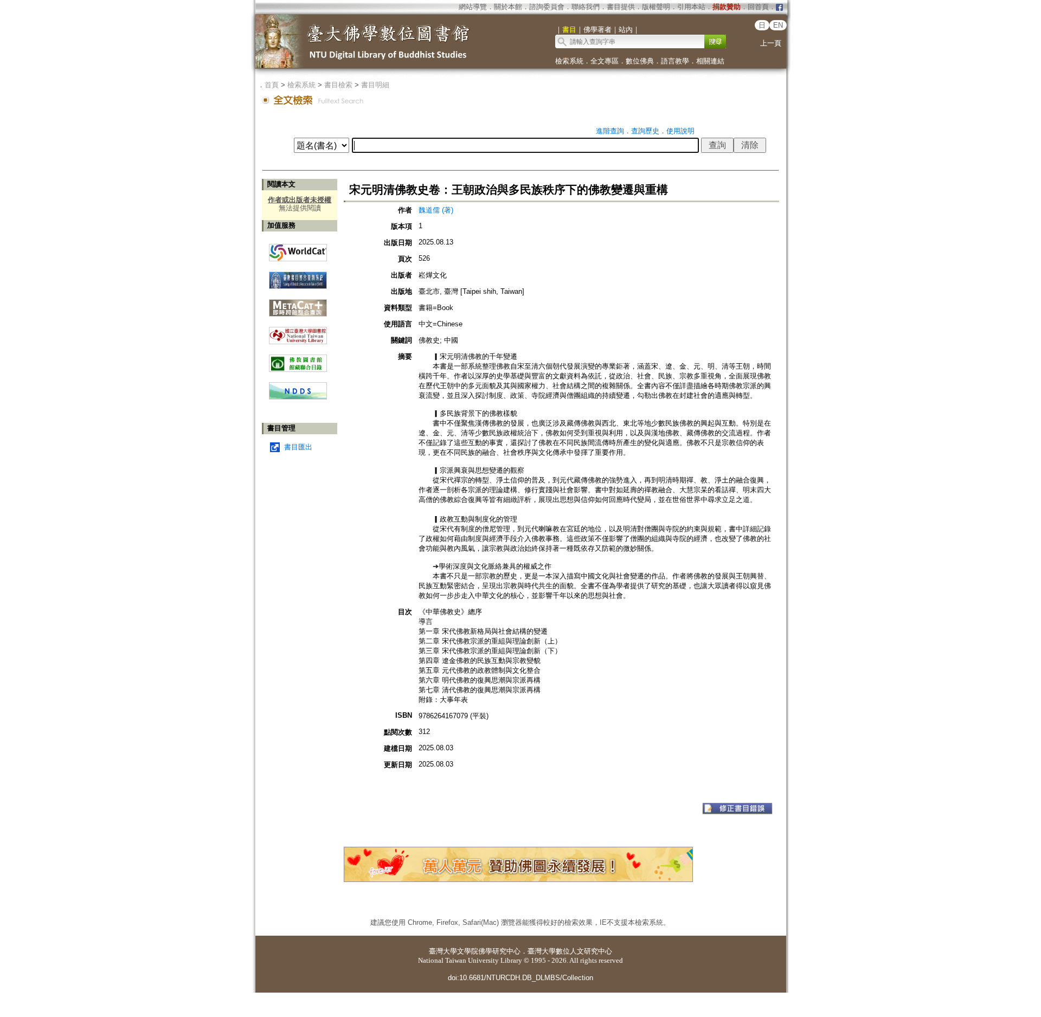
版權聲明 (656, 7)
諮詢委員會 (546, 7)
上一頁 (770, 43)
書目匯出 (298, 447)
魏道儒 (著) (436, 210)
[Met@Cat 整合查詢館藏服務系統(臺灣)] (298, 304)
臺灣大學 (443, 951)
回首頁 (758, 7)
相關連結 (710, 61)
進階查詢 (610, 131)
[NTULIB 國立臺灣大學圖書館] (298, 331)
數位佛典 (640, 61)
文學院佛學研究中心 (488, 951)
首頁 (272, 85)
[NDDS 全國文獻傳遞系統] (298, 397)
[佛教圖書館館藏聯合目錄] (298, 359)
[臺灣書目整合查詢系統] (298, 276)
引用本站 (691, 7)
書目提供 (621, 7)
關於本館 (508, 7)
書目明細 (375, 85)
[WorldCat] (298, 250)
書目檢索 (338, 85)
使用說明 (680, 131)
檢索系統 (569, 61)
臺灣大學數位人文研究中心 (570, 951)
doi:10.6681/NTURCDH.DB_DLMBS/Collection (520, 978)
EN (778, 25)
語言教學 (675, 61)
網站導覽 (473, 7)
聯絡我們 (585, 7)
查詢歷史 (645, 131)
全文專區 (604, 61)
